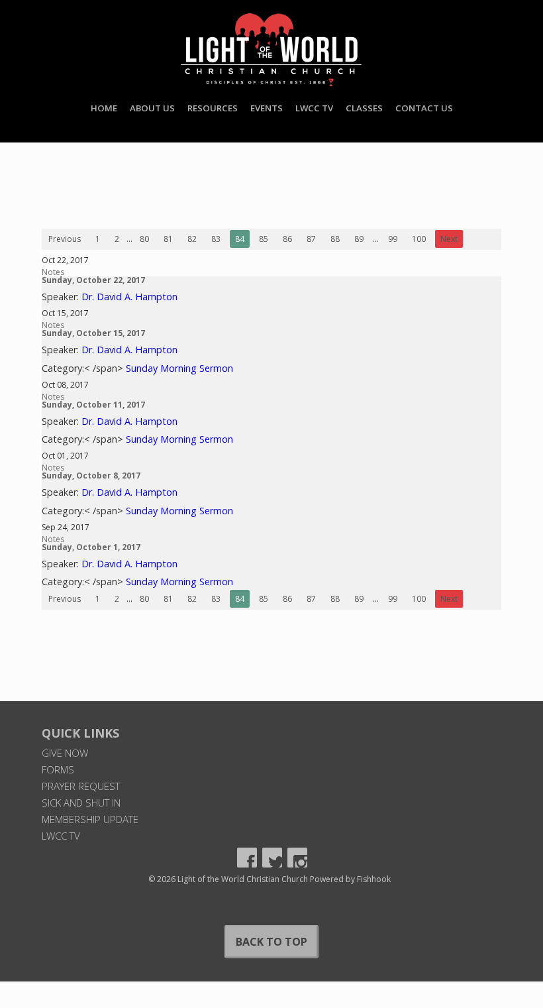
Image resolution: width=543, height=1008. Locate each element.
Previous (64, 239)
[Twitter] (272, 858)
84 (239, 239)
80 (144, 239)
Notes (53, 272)
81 (168, 239)
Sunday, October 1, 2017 (91, 547)
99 (392, 239)
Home (104, 108)
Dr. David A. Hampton (129, 296)
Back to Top (271, 941)
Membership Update (90, 819)
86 (287, 239)
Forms (58, 769)
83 (216, 239)
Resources (212, 108)
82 (192, 239)
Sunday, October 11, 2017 (93, 404)
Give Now (65, 752)
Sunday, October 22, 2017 (93, 280)
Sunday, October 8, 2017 (91, 475)
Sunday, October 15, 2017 (93, 333)
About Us (152, 108)
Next (449, 239)
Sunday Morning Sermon (179, 368)
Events (266, 108)
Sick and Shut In (81, 802)
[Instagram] (297, 858)
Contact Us (424, 108)
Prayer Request (81, 786)
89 (359, 239)
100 (419, 239)
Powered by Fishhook (350, 879)
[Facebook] (247, 858)
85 (263, 239)
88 (335, 239)
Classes (364, 108)
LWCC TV (314, 108)
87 (311, 239)
